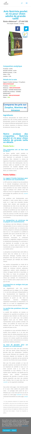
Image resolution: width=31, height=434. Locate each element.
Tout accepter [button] (6, 430)
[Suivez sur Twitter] (26, 28)
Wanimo (18, 107)
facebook (19, 394)
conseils (25, 193)
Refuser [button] (14, 430)
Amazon (15, 110)
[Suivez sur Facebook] (17, 28)
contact (26, 396)
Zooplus (9, 107)
